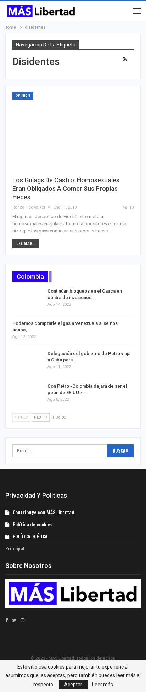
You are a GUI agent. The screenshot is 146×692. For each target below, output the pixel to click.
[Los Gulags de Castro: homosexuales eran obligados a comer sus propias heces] (73, 131)
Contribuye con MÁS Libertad (43, 512)
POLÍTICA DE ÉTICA (30, 536)
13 (131, 207)
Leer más (102, 684)
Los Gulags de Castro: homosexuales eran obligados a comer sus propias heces (65, 188)
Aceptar (73, 684)
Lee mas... (25, 243)
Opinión (23, 96)
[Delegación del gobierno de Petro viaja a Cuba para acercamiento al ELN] (27, 361)
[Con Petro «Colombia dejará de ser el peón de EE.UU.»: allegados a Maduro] (27, 394)
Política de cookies (32, 524)
